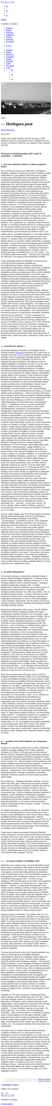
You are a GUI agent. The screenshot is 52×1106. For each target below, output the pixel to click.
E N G (8, 46)
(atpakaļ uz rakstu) (44, 1079)
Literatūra (10, 35)
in (7, 15)
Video (8, 63)
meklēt (3, 19)
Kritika (9, 37)
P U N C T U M (7, 2)
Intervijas (9, 32)
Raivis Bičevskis (7, 130)
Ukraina (9, 28)
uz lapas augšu (7, 1104)
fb (7, 6)
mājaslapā (20, 352)
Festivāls (9, 39)
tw (7, 11)
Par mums (10, 41)
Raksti (8, 30)
